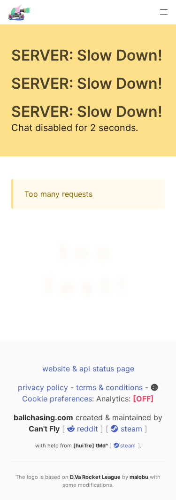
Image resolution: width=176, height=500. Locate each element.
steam (130, 395)
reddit (86, 395)
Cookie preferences (57, 364)
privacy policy (43, 353)
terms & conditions (109, 353)
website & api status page (88, 334)
